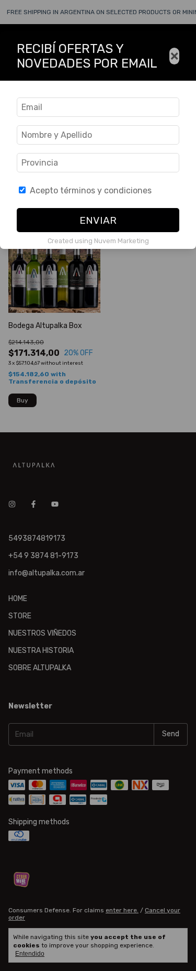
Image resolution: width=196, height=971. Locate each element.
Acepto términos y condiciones (91, 190)
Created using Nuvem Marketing (98, 241)
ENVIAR (98, 220)
